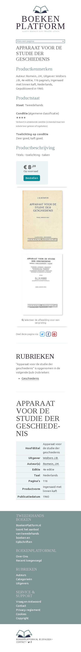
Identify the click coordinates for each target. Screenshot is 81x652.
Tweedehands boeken (30, 517)
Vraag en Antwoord (28, 601)
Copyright (22, 618)
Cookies (21, 614)
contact (21, 642)
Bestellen (31, 178)
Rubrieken (26, 569)
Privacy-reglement (28, 609)
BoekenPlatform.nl (36, 550)
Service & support (25, 594)
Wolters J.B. (50, 458)
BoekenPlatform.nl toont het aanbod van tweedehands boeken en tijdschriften (28, 533)
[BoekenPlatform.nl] (40, 17)
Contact (21, 605)
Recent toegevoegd (29, 560)
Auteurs (21, 575)
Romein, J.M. (51, 463)
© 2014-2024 (45, 639)
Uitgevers (22, 583)
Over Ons (22, 556)
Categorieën (24, 579)
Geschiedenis (30, 378)
